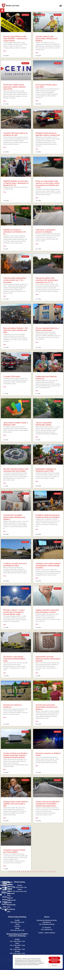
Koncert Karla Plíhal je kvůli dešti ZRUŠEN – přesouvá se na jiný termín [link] (15, 38)
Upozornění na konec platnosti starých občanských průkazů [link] (48, 659)
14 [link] (38, 871)
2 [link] (11, 871)
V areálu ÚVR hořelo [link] (11, 376)
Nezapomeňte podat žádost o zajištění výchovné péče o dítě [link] (15, 804)
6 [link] (19, 871)
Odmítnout (54, 961)
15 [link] (41, 871)
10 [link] (28, 871)
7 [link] (21, 871)
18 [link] (49, 871)
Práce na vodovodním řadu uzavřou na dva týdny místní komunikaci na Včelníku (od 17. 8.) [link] (47, 184)
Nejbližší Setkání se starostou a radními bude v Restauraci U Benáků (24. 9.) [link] (15, 183)
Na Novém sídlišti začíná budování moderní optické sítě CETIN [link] (14, 87)
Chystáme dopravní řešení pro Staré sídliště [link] (14, 851)
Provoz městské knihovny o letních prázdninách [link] (47, 329)
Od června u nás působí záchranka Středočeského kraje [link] (14, 659)
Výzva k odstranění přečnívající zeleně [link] (44, 424)
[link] (2, 10)
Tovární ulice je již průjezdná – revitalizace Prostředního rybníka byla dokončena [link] (48, 804)
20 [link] (54, 871)
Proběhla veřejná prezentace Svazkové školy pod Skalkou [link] (48, 516)
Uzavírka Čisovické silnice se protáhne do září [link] (15, 134)
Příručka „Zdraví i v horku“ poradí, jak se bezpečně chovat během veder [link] (14, 612)
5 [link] (17, 871)
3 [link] (13, 871)
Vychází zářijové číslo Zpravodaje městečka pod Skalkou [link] (46, 38)
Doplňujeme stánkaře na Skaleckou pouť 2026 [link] (46, 470)
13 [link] (35, 871)
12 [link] (33, 871)
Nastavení (54, 965)
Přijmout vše (54, 958)
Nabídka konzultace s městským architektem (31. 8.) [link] (14, 232)
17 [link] (46, 871)
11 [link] (30, 871)
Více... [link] (5, 51)
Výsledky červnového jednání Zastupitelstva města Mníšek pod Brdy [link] (48, 565)
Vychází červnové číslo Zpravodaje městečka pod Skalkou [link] (46, 707)
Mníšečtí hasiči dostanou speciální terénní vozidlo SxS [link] (48, 134)
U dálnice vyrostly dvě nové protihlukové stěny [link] (15, 564)
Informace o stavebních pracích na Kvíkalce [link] (46, 231)
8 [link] (23, 871)
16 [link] (43, 871)
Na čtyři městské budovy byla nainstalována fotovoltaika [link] (15, 470)
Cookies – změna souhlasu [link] (46, 933)
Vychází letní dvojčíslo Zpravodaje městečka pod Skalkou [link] (14, 517)
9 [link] (25, 871)
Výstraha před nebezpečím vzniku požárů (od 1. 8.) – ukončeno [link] (14, 280)
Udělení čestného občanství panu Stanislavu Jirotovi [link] (47, 611)
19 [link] (51, 871)
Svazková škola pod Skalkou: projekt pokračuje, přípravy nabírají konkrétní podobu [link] (15, 755)
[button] (60, 5)
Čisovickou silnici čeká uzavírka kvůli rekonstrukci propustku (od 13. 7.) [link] (47, 280)
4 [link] (15, 871)
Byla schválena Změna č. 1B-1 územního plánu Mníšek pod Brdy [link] (15, 330)
